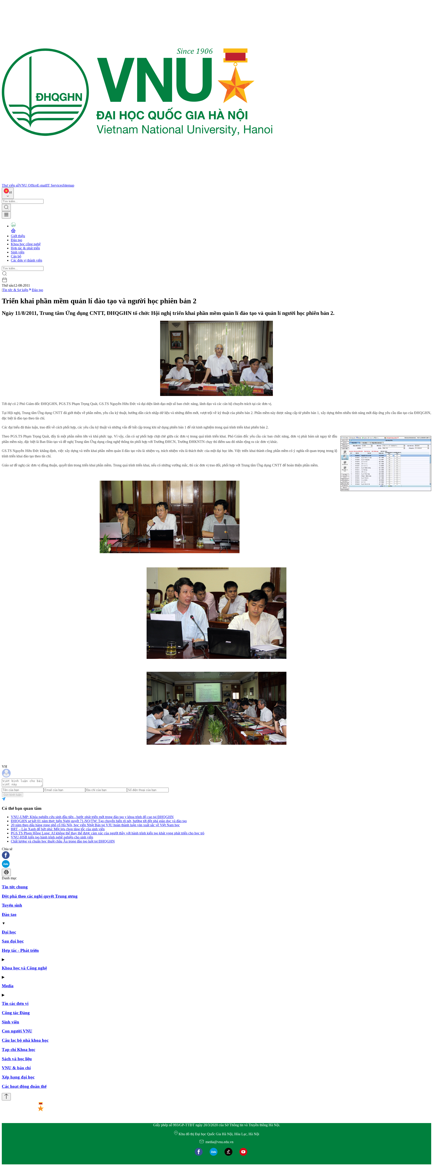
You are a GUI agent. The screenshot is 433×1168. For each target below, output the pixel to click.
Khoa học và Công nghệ (24, 968)
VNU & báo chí (16, 1067)
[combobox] (8, 193)
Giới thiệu (18, 236)
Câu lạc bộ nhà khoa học (25, 1040)
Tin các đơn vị (15, 1003)
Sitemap (68, 185)
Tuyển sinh (12, 905)
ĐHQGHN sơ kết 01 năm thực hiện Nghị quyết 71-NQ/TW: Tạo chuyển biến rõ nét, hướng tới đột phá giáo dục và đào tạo (99, 821)
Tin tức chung (15, 887)
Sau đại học (13, 941)
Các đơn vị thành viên (26, 260)
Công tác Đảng (16, 1012)
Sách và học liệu (17, 1058)
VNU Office (28, 185)
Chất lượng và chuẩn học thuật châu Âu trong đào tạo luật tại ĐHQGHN (63, 841)
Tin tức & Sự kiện (15, 290)
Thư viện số (10, 185)
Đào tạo (16, 240)
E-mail (41, 185)
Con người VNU (17, 1031)
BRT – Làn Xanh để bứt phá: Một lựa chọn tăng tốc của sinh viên (58, 829)
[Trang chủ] (137, 181)
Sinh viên (17, 252)
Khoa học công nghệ (26, 244)
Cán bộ (16, 256)
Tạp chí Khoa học (18, 1049)
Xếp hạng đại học (18, 1077)
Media (8, 985)
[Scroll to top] (6, 1096)
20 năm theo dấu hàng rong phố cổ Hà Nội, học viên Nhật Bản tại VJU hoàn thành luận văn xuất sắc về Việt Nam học (95, 825)
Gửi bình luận (12, 794)
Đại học (9, 932)
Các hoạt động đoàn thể (24, 1086)
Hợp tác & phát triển (25, 248)
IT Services (54, 185)
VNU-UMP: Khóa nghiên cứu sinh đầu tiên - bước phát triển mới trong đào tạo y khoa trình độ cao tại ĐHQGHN (92, 817)
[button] (216, 855)
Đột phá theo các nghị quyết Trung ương (40, 896)
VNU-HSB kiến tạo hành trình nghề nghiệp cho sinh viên (52, 837)
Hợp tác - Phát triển (20, 950)
